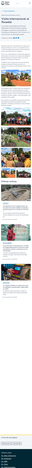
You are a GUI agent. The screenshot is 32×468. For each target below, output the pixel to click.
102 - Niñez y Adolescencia (8, 455)
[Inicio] (5, 3)
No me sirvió (5, 443)
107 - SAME (4, 461)
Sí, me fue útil (16, 443)
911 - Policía (4, 464)
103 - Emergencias (6, 458)
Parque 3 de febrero (9, 11)
